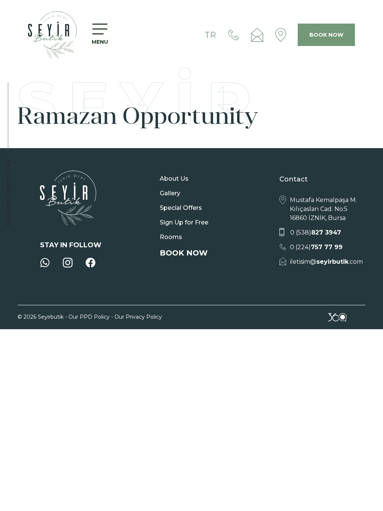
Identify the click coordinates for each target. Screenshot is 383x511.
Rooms (171, 237)
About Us (174, 178)
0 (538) (315, 232)
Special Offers (181, 207)
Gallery (170, 193)
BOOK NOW (326, 34)
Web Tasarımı (337, 317)
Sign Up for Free (184, 222)
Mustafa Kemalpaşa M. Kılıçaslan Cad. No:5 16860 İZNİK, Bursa (323, 208)
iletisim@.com (326, 261)
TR (210, 35)
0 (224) (316, 247)
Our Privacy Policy (138, 316)
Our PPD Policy (89, 316)
